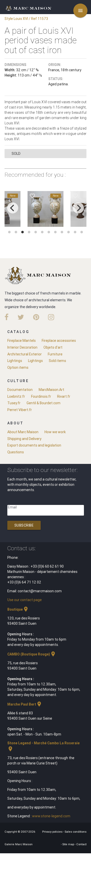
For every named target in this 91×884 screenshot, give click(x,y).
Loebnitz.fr (16, 396)
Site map (68, 844)
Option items (17, 367)
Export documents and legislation (34, 445)
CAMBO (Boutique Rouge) (31, 654)
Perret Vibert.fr (19, 410)
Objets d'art (52, 347)
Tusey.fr (13, 403)
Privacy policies (52, 831)
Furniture (55, 354)
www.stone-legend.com (51, 816)
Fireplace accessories (59, 340)
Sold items (57, 360)
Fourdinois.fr (41, 396)
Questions (15, 452)
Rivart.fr (63, 396)
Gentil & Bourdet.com (43, 403)
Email (12, 507)
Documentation (20, 389)
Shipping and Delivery (24, 438)
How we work (55, 432)
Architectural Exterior (24, 354)
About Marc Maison (22, 432)
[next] (78, 207)
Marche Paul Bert (24, 704)
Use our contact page (24, 600)
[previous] (12, 207)
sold (16, 153)
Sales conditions (75, 831)
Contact (81, 844)
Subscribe (24, 525)
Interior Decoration (22, 347)
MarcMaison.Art (51, 389)
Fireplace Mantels (21, 340)
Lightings (14, 360)
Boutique (18, 609)
